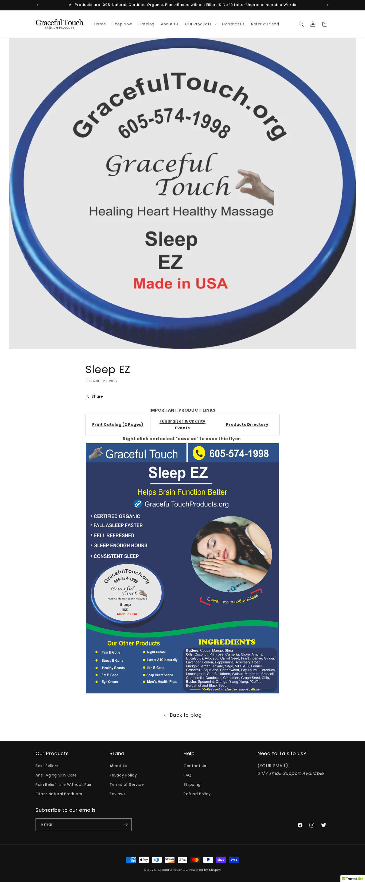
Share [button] (97, 396)
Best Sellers (47, 765)
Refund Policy (197, 794)
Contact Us (195, 765)
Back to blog (186, 715)
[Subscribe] (125, 824)
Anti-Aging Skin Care (56, 775)
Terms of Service (127, 784)
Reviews (117, 794)
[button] (200, 24)
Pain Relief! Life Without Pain (64, 784)
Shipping (192, 784)
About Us (118, 765)
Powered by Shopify (205, 870)
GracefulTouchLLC (173, 870)
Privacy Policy (123, 775)
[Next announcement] (327, 5)
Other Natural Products (59, 794)
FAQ (188, 775)
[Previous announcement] (37, 5)
